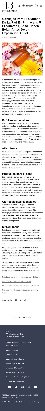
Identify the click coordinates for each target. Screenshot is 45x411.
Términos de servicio (14, 334)
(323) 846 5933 (13, 398)
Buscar (9, 331)
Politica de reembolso (15, 337)
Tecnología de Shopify (31, 402)
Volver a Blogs (24, 317)
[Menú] (41, 5)
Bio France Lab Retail (15, 402)
